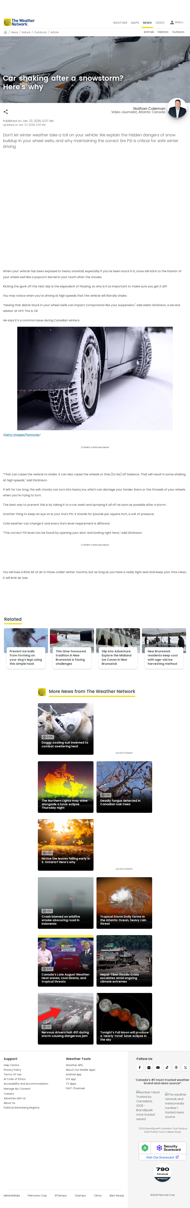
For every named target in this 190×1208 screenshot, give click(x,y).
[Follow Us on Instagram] (148, 1068)
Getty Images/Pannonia (21, 435)
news (14, 32)
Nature (26, 32)
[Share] (5, 111)
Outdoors (40, 32)
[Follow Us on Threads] (176, 1068)
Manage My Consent (17, 1088)
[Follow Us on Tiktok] (167, 1068)
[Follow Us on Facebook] (139, 1068)
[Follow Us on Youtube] (158, 1068)
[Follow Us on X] (185, 1068)
